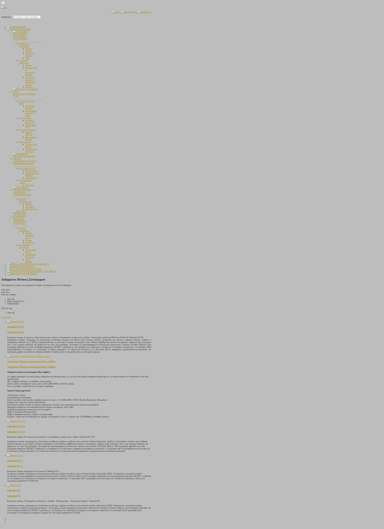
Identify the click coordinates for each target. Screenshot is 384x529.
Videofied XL (14, 490)
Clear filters (6, 317)
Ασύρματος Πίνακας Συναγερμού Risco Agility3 (31, 361)
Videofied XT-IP (15, 326)
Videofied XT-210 (16, 426)
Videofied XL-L (15, 460)
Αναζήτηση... (6, 17)
